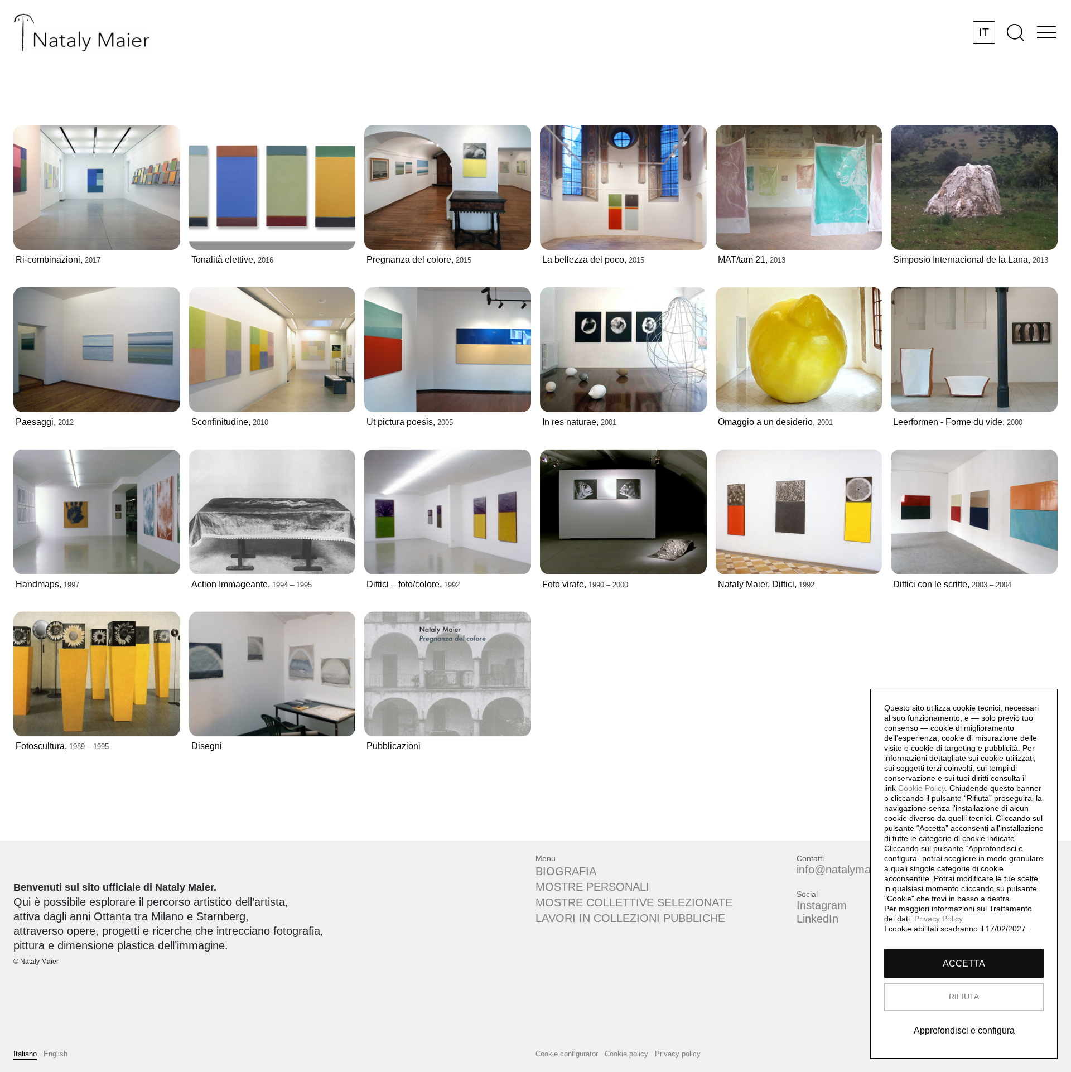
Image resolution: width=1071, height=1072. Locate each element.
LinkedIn (817, 918)
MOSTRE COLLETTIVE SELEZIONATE (634, 902)
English (55, 1054)
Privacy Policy (938, 918)
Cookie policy (626, 1054)
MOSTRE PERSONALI (592, 887)
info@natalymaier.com (852, 869)
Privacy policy (678, 1054)
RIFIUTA (964, 996)
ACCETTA (964, 963)
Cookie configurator (567, 1054)
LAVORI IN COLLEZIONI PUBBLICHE (630, 918)
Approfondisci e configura (964, 1030)
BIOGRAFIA (566, 871)
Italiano (25, 1054)
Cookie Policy (921, 788)
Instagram (822, 905)
